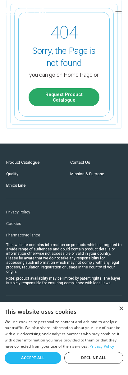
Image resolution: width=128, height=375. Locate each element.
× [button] (121, 308)
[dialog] (64, 338)
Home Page (78, 74)
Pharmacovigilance (23, 235)
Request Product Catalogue (64, 97)
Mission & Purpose (87, 173)
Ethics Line (15, 185)
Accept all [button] (32, 357)
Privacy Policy (18, 212)
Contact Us (80, 162)
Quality (12, 173)
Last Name (29, 132)
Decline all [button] (93, 357)
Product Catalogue (22, 162)
